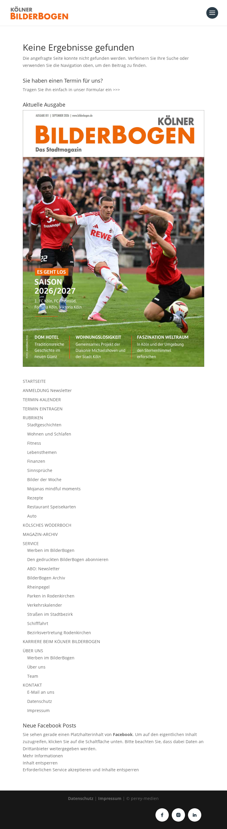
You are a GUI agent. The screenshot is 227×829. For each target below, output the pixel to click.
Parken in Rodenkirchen (50, 596)
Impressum (38, 710)
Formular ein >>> (103, 89)
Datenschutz (39, 701)
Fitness (34, 443)
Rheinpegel (38, 587)
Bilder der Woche (44, 479)
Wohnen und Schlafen (49, 434)
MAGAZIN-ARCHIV (40, 534)
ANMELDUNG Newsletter (47, 390)
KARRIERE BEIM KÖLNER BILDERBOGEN (61, 641)
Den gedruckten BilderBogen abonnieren (67, 559)
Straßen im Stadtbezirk (50, 614)
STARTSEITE (34, 381)
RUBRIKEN (33, 417)
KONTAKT (32, 685)
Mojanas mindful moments (54, 488)
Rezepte (35, 498)
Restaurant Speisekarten (51, 507)
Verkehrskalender (44, 605)
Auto (31, 516)
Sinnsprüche (39, 470)
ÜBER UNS (33, 650)
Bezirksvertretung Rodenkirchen (59, 632)
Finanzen (36, 461)
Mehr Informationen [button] (43, 756)
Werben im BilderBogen (50, 550)
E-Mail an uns (40, 692)
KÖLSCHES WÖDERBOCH (47, 525)
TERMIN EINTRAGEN (43, 409)
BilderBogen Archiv (46, 578)
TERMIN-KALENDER (42, 399)
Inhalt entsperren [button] (40, 763)
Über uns (36, 667)
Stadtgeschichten (44, 425)
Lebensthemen (42, 452)
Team (32, 676)
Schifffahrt (37, 623)
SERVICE (31, 543)
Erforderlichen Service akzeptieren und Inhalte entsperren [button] (81, 769)
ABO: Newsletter (43, 568)
